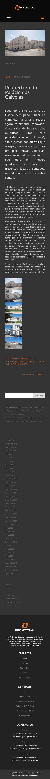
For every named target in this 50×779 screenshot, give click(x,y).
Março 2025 (9, 461)
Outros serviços (25, 696)
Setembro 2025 (11, 451)
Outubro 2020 (10, 517)
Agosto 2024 (10, 465)
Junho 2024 (9, 472)
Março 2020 (9, 535)
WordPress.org (10, 606)
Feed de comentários (13, 602)
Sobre (25, 658)
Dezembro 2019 (11, 538)
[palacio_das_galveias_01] (13, 288)
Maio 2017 (9, 556)
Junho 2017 (9, 552)
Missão (25, 663)
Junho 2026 (9, 440)
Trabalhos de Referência (25, 706)
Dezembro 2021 (11, 500)
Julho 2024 (9, 468)
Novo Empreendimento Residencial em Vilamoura (24, 407)
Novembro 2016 (11, 563)
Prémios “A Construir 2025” (15, 414)
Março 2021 (9, 507)
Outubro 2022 (10, 493)
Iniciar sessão (10, 595)
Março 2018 (9, 549)
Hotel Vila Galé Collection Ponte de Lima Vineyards (24, 411)
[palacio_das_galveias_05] (13, 336)
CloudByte (34, 775)
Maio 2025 (9, 454)
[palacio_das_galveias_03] (13, 312)
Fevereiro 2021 (10, 510)
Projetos (25, 692)
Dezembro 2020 (11, 514)
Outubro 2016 (10, 566)
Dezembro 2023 (11, 479)
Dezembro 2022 (11, 486)
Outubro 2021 (10, 503)
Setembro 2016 (11, 570)
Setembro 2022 (11, 496)
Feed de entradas (11, 599)
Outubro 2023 (10, 482)
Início (7, 77)
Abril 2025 (9, 458)
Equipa (25, 673)
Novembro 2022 (11, 489)
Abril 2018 (9, 545)
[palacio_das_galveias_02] (13, 300)
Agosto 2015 (10, 573)
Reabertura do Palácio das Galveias (23, 61)
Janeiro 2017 (10, 559)
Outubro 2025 (10, 447)
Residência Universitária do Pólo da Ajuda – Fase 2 (24, 421)
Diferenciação (25, 668)
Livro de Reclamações (25, 716)
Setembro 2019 (11, 542)
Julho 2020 (9, 528)
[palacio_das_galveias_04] (13, 324)
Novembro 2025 (11, 444)
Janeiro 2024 (10, 475)
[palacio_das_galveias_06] (13, 347)
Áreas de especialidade (25, 701)
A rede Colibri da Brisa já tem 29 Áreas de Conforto (24, 418)
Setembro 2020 (11, 521)
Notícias (8, 584)
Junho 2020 (9, 531)
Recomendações (25, 677)
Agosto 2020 (10, 524)
